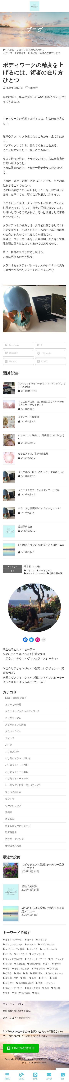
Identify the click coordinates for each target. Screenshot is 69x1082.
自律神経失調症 (26, 983)
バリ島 (8, 745)
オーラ (30, 940)
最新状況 (9, 819)
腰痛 (55, 978)
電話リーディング (13, 988)
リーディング (57, 959)
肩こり (44, 978)
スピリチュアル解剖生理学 (16, 1017)
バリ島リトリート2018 (16, 765)
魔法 (37, 993)
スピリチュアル (13, 718)
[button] (21, 1048)
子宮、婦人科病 (22, 969)
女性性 (58, 964)
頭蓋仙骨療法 (56, 573)
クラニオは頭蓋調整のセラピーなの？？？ (40, 508)
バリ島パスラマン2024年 (17, 758)
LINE (35, 1079)
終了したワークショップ (17, 825)
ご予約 (49, 1079)
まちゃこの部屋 (13, 704)
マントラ (9, 799)
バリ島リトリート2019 (16, 772)
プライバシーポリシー (14, 1004)
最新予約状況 (25, 526)
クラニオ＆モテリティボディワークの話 (39, 490)
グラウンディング (13, 944)
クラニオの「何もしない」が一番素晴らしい (41, 472)
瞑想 (34, 978)
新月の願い (38, 973)
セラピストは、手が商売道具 (33, 453)
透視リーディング (14, 839)
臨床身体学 (11, 832)
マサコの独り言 (13, 792)
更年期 (8, 812)
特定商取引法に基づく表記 (16, 1011)
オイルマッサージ (13, 940)
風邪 (47, 988)
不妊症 (8, 964)
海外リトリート (55, 973)
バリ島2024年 (12, 751)
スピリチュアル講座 (15, 725)
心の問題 (54, 969)
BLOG (21, 1079)
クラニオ (30, 571)
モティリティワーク (35, 573)
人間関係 (21, 964)
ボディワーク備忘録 (28, 417)
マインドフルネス (13, 959)
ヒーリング (22, 954)
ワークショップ (13, 805)
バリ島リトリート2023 (16, 778)
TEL (62, 1079)
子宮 (7, 969)
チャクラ (9, 738)
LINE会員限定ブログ (15, 698)
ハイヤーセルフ (50, 949)
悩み (19, 973)
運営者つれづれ (32, 566)
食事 (7, 993)
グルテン (31, 944)
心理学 (8, 973)
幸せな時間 (39, 969)
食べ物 (57, 988)
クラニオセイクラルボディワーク (22, 711)
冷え (47, 964)
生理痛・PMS (11, 978)
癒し (25, 978)
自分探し (9, 983)
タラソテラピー (13, 731)
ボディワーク (45, 571)
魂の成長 (25, 993)
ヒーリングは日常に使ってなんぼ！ (23, 785)
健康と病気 (35, 964)
